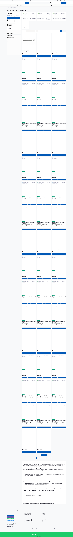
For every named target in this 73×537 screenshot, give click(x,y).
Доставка (17, 0)
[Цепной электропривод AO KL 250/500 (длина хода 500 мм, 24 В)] (29, 139)
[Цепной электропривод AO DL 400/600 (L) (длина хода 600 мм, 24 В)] (29, 386)
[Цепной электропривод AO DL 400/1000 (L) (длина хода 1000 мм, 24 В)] (44, 411)
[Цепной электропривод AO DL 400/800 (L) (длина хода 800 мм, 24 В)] (59, 386)
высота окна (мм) (9, 15)
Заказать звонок (10, 515)
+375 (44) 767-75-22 (57, 2)
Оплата (19, 0)
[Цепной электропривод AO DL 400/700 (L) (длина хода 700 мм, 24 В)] (44, 386)
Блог (24, 0)
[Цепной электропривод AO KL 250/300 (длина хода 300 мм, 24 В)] (44, 114)
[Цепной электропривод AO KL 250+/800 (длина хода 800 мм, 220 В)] (29, 238)
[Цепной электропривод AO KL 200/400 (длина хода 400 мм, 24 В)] (29, 65)
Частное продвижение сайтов (47, 529)
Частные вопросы (44, 521)
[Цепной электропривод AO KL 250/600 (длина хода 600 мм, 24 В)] (44, 139)
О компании (10, 0)
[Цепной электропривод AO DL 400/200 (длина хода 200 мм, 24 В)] (29, 263)
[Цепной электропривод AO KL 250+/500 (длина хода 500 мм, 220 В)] (29, 213)
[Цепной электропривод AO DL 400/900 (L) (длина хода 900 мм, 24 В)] (29, 411)
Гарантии (22, 0)
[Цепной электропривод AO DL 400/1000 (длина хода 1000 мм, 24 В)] (59, 312)
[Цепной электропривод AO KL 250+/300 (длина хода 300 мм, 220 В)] (44, 188)
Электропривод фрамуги (10, 43)
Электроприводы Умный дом (28, 520)
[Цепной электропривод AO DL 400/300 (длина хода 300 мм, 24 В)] (44, 263)
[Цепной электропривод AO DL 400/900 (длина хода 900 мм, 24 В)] (44, 312)
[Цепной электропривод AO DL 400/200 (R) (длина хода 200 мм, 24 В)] (44, 436)
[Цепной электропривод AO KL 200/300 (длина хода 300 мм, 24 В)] (59, 40)
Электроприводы (9, 5)
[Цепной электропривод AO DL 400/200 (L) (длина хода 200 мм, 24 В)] (59, 337)
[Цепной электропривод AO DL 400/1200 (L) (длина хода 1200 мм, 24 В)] (29, 436)
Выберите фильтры (9, 25)
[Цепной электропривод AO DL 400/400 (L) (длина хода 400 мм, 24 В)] (44, 362)
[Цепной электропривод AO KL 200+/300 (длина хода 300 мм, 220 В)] (29, 89)
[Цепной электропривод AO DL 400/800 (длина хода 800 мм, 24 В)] (29, 312)
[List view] (63, 31)
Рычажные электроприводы (10, 41)
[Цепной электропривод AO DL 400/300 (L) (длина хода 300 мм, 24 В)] (29, 362)
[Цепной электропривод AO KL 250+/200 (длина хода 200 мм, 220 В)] (29, 188)
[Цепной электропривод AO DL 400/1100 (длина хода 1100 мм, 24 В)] (29, 337)
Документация (53, 5)
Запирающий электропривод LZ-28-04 (27, 49)
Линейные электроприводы (10, 37)
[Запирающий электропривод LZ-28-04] (29, 40)
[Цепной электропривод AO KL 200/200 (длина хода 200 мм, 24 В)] (44, 40)
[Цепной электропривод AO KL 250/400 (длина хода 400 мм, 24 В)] (59, 114)
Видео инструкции (62, 5)
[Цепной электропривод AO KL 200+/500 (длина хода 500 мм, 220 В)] (59, 89)
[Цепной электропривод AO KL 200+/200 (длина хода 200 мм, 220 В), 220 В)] (59, 65)
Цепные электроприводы (10, 33)
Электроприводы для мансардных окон (29, 519)
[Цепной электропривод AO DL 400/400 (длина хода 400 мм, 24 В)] (59, 263)
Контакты (31, 0)
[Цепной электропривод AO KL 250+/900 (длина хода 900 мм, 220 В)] (44, 238)
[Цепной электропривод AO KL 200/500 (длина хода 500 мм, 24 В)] (44, 65)
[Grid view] (61, 31)
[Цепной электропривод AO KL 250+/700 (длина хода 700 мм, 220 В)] (59, 213)
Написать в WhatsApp (10, 518)
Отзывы (28, 0)
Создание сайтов (42, 529)
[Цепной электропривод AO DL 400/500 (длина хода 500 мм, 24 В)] (29, 287)
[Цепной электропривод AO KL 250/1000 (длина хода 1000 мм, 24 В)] (59, 164)
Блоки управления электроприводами (29, 522)
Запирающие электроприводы (11, 39)
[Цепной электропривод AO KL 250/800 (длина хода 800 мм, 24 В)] (29, 164)
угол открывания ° (17, 15)
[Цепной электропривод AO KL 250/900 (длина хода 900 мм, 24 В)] (44, 164)
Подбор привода (18, 5)
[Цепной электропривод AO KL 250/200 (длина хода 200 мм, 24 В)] (29, 114)
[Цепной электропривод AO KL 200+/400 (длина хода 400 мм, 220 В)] (44, 89)
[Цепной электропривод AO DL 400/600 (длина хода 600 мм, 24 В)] (44, 287)
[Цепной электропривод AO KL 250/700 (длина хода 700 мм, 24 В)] (59, 139)
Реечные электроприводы (10, 35)
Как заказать (13, 0)
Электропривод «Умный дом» (42, 5)
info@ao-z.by (8, 522)
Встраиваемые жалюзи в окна (30, 5)
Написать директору (10, 526)
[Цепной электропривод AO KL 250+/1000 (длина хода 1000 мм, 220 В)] (59, 238)
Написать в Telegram (10, 520)
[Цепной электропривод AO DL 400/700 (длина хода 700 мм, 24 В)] (59, 287)
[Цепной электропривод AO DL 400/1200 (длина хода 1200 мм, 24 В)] (44, 337)
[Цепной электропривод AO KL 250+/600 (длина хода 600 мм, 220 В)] (44, 213)
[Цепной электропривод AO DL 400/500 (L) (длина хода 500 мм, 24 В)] (59, 362)
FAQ (26, 0)
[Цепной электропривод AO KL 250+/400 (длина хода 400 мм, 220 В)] (59, 188)
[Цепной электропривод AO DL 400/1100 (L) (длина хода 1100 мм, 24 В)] (59, 411)
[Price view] (65, 31)
